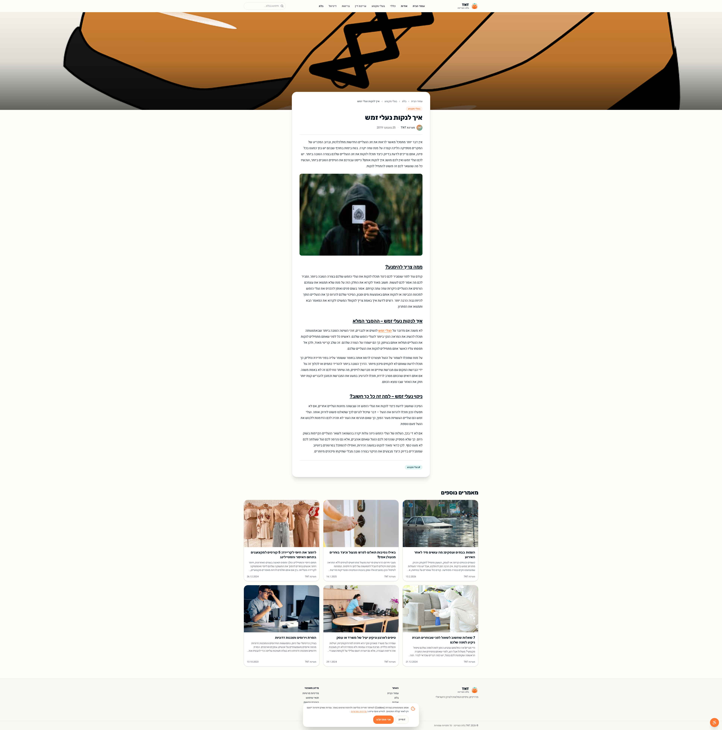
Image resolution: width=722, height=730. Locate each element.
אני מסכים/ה (383, 720)
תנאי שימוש (312, 698)
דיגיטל (333, 6)
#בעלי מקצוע (413, 467)
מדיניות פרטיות (311, 693)
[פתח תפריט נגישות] (714, 722)
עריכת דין (360, 6)
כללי (393, 6)
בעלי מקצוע (378, 6)
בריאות (346, 6)
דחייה (401, 720)
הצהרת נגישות (311, 702)
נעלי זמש (385, 330)
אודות (404, 6)
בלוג (321, 6)
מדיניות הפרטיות (359, 711)
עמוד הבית (419, 6)
